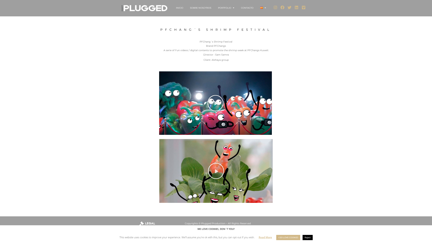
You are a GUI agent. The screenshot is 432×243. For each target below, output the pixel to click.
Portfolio (224, 7)
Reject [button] (308, 237)
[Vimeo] (304, 7)
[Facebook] (282, 7)
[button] (215, 103)
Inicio (179, 7)
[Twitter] (289, 7)
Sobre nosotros (200, 7)
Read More (265, 237)
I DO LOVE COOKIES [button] (288, 237)
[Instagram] (275, 7)
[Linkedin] (296, 7)
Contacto (247, 7)
